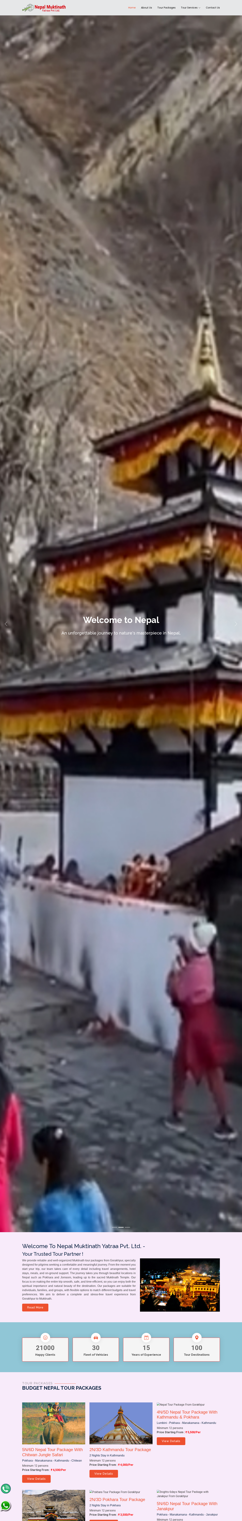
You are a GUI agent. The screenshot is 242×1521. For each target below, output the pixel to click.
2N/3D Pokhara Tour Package (117, 1499)
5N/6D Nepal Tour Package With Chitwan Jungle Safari (52, 1452)
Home (132, 7)
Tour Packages (166, 7)
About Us (146, 7)
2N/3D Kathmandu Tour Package (120, 1449)
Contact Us (213, 7)
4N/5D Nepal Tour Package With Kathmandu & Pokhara (187, 1415)
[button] (6, 623)
